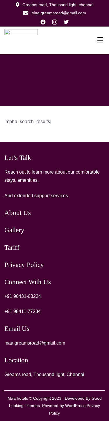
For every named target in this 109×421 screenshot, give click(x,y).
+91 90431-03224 (22, 296)
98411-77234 (27, 311)
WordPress (75, 405)
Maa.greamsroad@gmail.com (58, 13)
